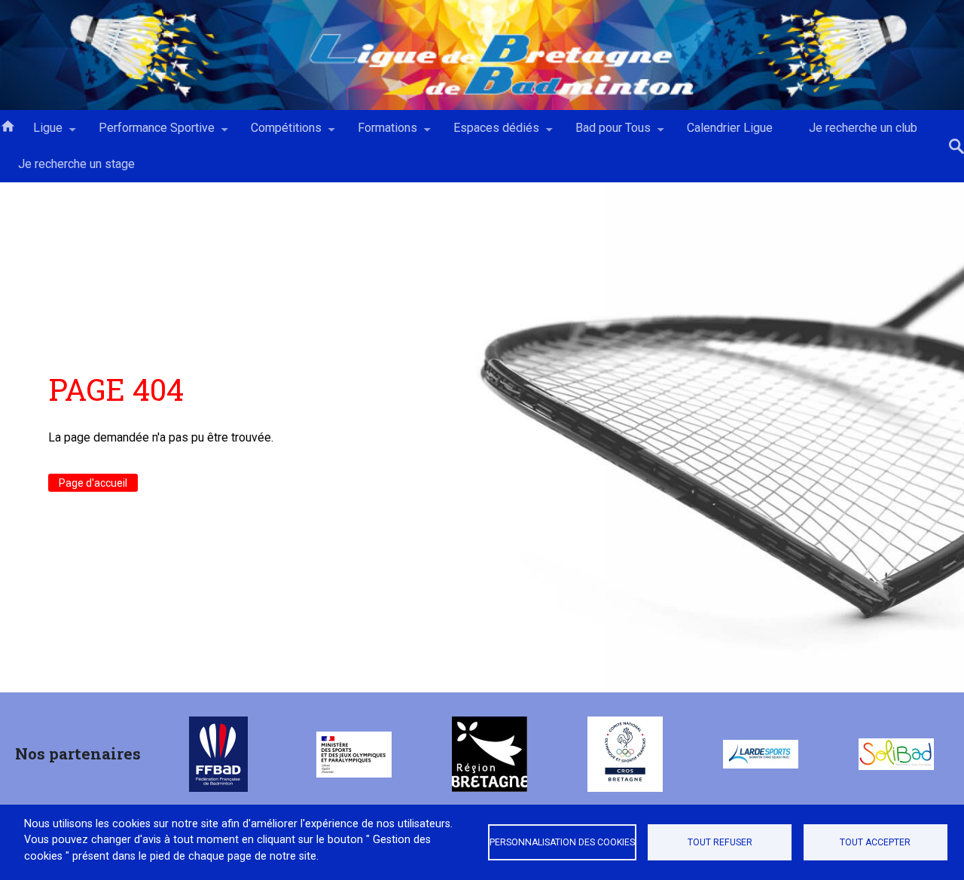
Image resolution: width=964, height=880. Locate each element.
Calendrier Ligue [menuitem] (730, 128)
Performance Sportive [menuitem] (148, 133)
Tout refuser (720, 842)
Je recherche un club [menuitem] (863, 128)
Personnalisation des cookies (562, 842)
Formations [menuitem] (378, 133)
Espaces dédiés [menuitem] (487, 133)
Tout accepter (875, 842)
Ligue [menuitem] (39, 133)
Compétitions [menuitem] (277, 133)
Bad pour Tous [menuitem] (604, 133)
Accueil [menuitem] (7, 125)
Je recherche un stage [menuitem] (76, 164)
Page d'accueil (93, 482)
